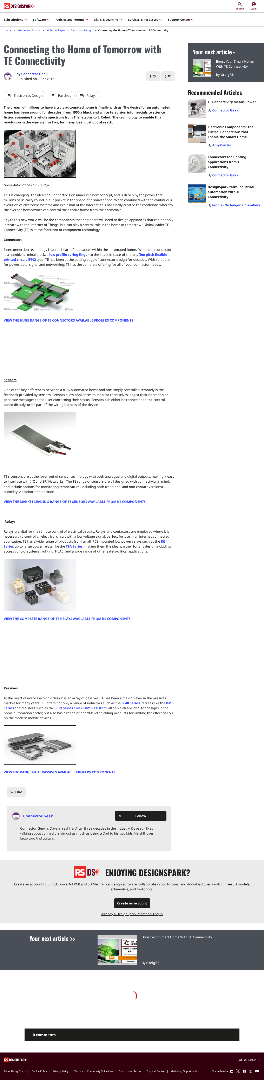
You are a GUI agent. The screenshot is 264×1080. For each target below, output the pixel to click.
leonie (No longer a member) (236, 205)
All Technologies (55, 30)
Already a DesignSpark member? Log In (132, 914)
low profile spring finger (69, 254)
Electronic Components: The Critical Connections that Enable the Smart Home (230, 132)
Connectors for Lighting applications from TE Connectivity (227, 162)
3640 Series (130, 703)
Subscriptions (13, 20)
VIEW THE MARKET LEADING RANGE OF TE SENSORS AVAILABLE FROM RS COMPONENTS (75, 501)
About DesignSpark (15, 1071)
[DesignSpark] (16, 1059)
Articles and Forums (70, 20)
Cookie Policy (39, 1071)
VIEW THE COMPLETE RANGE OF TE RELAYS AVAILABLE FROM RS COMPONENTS (67, 618)
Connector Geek (34, 74)
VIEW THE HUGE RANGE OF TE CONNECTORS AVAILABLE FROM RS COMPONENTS (68, 320)
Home (8, 30)
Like (16, 792)
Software (39, 20)
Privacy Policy (60, 1071)
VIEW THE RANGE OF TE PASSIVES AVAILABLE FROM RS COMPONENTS (59, 772)
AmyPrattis (221, 145)
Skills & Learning (106, 20)
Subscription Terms (130, 1071)
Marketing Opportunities (185, 1071)
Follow (132, 816)
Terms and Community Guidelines (93, 1071)
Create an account (132, 903)
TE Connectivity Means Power (232, 102)
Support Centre (179, 20)
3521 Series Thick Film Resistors (81, 708)
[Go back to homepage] (20, 6)
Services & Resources (143, 20)
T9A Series (74, 546)
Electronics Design (81, 30)
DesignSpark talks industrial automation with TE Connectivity (231, 192)
